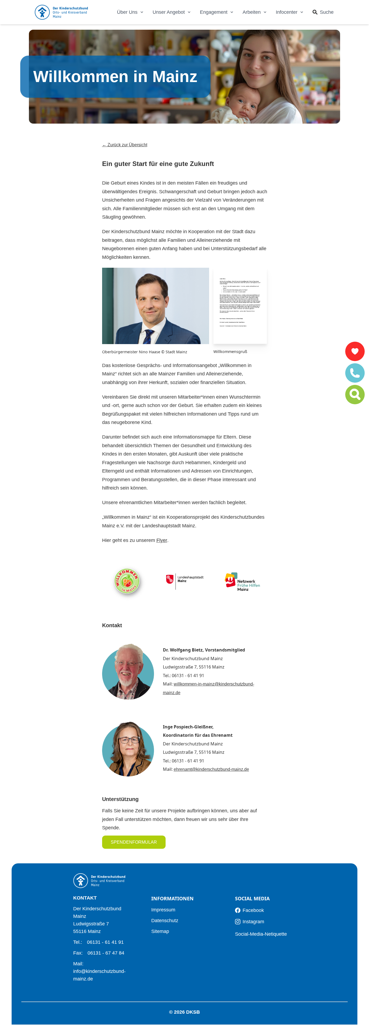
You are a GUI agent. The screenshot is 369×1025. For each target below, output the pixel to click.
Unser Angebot (169, 12)
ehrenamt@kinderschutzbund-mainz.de (211, 769)
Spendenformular (134, 842)
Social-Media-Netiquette (261, 934)
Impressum (163, 909)
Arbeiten (252, 12)
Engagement (213, 12)
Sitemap (160, 931)
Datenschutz (164, 920)
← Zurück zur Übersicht (124, 144)
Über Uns (127, 12)
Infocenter (286, 12)
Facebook (253, 910)
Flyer (161, 540)
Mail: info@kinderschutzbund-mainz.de (99, 971)
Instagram (253, 921)
